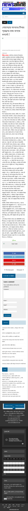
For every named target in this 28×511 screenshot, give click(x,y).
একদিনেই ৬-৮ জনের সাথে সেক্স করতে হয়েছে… (11, 392)
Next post (19, 270)
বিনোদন (19, 506)
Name (5, 300)
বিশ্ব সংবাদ (9, 506)
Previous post (10, 270)
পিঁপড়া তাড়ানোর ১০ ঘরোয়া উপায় (8, 374)
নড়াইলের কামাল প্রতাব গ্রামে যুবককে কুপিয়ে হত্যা (11, 396)
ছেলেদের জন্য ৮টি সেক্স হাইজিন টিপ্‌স (9, 390)
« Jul (5, 474)
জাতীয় (6, 504)
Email (5, 305)
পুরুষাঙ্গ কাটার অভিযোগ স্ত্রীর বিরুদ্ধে (8, 345)
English (8, 507)
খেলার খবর (5, 506)
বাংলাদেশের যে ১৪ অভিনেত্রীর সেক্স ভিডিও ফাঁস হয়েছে (12, 381)
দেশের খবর (22, 504)
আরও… (5, 507)
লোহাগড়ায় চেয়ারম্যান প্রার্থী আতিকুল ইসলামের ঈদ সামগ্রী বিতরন (14, 363)
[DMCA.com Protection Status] (8, 499)
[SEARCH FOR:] (14, 16)
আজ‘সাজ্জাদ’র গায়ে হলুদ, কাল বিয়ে (8, 357)
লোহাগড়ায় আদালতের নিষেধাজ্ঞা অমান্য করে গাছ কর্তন (12, 348)
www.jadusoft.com (19, 497)
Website (6, 309)
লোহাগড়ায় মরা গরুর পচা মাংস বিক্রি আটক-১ (10, 394)
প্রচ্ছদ (3, 504)
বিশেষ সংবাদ (14, 506)
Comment (6, 289)
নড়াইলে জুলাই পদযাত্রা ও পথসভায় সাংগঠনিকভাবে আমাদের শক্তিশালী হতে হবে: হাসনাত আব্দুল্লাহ (13, 352)
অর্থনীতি (13, 504)
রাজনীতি (10, 504)
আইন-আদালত (18, 504)
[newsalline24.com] (14, 4)
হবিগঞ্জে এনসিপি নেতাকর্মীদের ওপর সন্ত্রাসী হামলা (11, 336)
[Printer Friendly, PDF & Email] (14, 240)
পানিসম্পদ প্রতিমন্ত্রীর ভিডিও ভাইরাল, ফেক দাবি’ (11, 333)
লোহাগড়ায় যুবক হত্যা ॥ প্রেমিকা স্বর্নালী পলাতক (11, 376)
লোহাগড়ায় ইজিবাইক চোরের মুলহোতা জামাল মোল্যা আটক (12, 360)
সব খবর (22, 506)
